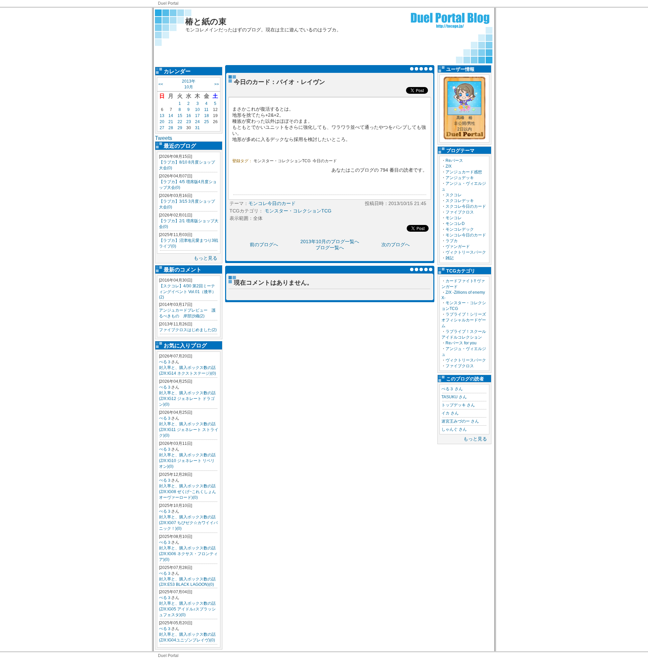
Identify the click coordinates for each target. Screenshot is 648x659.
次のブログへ (395, 244)
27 (162, 127)
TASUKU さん (454, 397)
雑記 (450, 258)
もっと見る (205, 258)
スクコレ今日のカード (466, 206)
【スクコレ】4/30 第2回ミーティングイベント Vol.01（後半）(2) (187, 291)
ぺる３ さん (452, 388)
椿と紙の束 (205, 21)
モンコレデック (460, 229)
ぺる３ (165, 362)
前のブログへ (264, 244)
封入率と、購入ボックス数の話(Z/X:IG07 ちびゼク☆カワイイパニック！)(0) (188, 523)
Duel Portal (168, 3)
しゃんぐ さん (454, 429)
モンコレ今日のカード (466, 235)
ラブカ (452, 240)
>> (216, 84)
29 (180, 127)
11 (206, 109)
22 (180, 121)
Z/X (449, 166)
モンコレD (455, 223)
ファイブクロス (460, 212)
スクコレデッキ (460, 200)
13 (162, 115)
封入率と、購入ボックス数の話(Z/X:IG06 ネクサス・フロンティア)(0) (188, 554)
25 (206, 121)
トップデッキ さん (458, 405)
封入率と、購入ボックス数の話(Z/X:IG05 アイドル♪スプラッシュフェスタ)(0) (187, 609)
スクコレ (454, 195)
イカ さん (450, 413)
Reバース (454, 160)
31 (197, 127)
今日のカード (325, 161)
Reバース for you (461, 343)
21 (170, 121)
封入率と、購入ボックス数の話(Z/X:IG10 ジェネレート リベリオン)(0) (187, 461)
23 (188, 121)
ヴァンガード (458, 246)
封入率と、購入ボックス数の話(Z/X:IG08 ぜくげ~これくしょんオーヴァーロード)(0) (187, 492)
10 (197, 109)
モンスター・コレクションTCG (281, 161)
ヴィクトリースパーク (466, 252)
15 (180, 115)
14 (170, 115)
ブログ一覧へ (330, 247)
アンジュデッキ (460, 177)
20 (162, 121)
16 (188, 115)
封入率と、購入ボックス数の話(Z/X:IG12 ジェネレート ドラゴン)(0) (187, 399)
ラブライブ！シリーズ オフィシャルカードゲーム (465, 320)
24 (197, 121)
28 (170, 127)
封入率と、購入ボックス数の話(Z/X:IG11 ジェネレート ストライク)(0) (188, 430)
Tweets (163, 138)
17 (197, 115)
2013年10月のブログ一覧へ (329, 241)
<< (160, 84)
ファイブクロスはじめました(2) (188, 329)
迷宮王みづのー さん (460, 421)
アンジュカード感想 (464, 172)
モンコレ (454, 218)
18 (206, 115)
